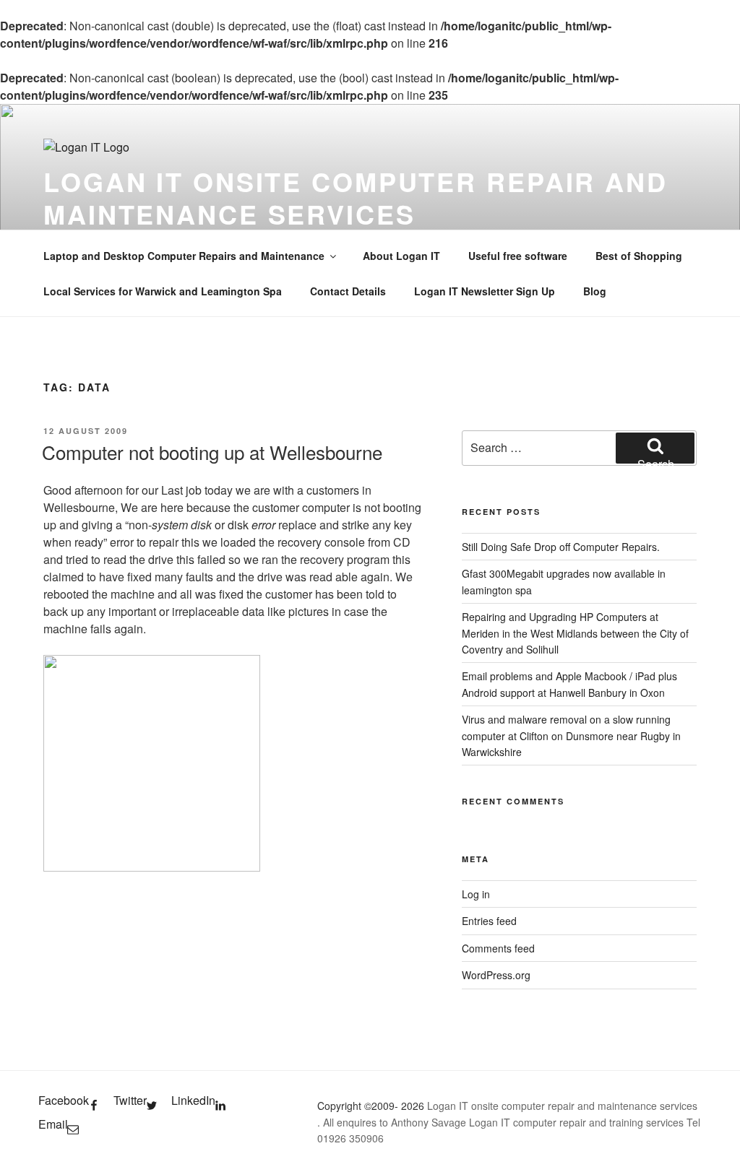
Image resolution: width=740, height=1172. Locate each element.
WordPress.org (496, 975)
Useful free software (517, 255)
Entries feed (489, 920)
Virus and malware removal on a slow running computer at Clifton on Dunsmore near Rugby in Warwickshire (571, 735)
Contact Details (348, 291)
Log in (476, 894)
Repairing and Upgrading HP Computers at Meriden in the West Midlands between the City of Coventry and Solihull (575, 632)
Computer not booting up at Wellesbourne (212, 451)
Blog (594, 291)
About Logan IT (401, 255)
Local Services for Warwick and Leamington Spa (162, 291)
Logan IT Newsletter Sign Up (484, 291)
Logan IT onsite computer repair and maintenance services (355, 197)
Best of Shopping (638, 255)
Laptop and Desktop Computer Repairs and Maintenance (183, 255)
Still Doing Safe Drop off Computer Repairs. (561, 546)
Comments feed (498, 948)
